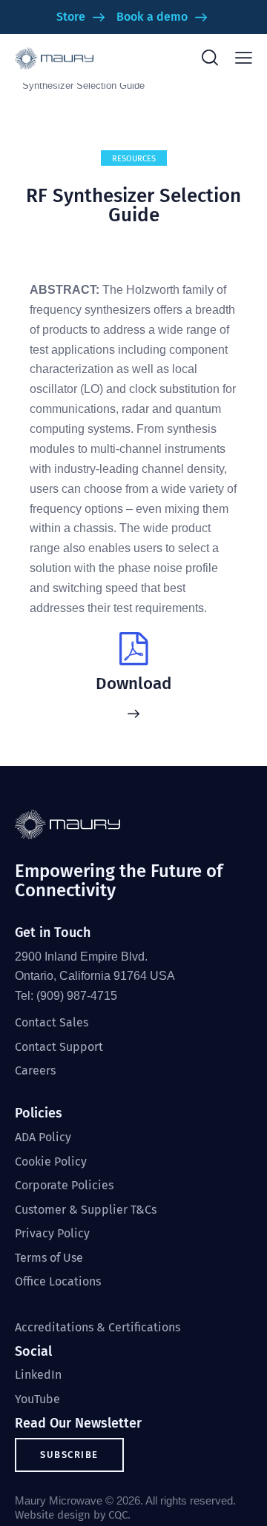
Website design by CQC (71, 1515)
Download (133, 683)
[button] (243, 58)
